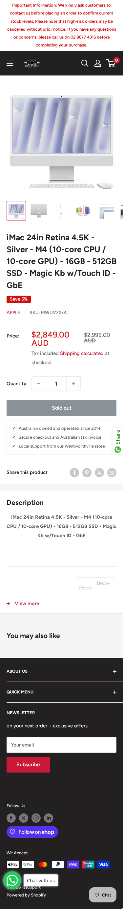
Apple (13, 312)
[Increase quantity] (73, 384)
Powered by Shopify (26, 895)
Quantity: (17, 384)
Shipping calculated (82, 353)
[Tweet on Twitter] (99, 472)
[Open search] (85, 63)
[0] (111, 63)
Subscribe (28, 764)
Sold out (62, 408)
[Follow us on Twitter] (23, 818)
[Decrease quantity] (39, 384)
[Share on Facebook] (74, 472)
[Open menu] (10, 63)
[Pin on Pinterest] (87, 472)
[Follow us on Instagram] (36, 818)
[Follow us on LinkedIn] (48, 818)
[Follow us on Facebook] (11, 818)
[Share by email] (111, 472)
